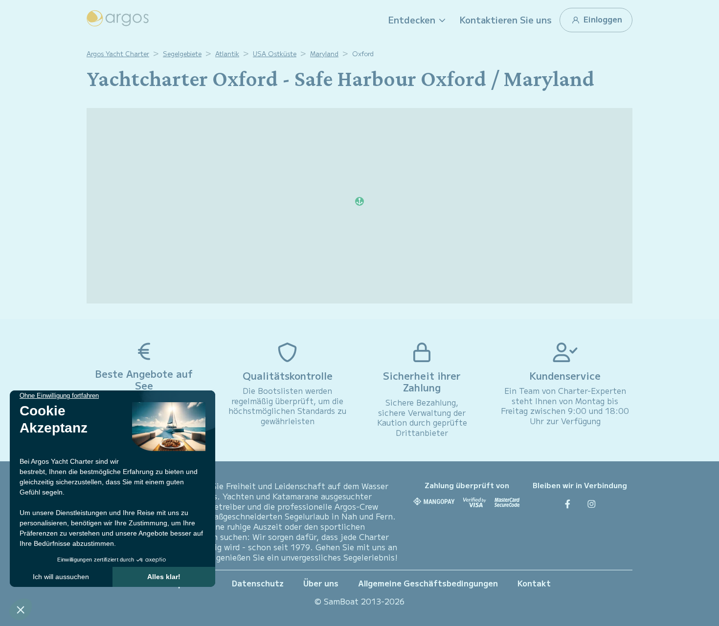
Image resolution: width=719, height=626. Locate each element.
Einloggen (602, 19)
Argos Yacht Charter (118, 53)
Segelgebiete (182, 53)
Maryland (324, 53)
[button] (418, 20)
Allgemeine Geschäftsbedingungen (428, 583)
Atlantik (227, 53)
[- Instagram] (591, 503)
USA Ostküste (274, 53)
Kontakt (534, 583)
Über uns (320, 583)
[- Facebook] (568, 503)
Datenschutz (258, 583)
